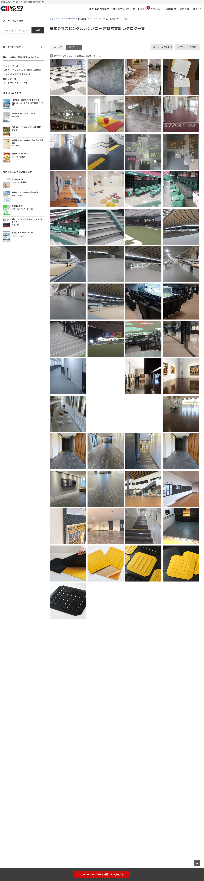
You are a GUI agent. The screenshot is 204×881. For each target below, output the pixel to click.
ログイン (197, 9)
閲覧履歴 (171, 9)
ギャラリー (74, 47)
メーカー (161, 47)
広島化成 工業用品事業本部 (16, 74)
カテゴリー (186, 47)
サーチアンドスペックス (15, 83)
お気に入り (157, 9)
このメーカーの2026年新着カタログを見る (102, 874)
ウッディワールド (12, 65)
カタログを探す (121, 9)
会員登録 (184, 9)
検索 (38, 30)
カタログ (58, 47)
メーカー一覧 (70, 18)
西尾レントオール (12, 78)
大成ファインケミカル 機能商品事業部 (22, 70)
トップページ (56, 18)
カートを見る (140, 9)
